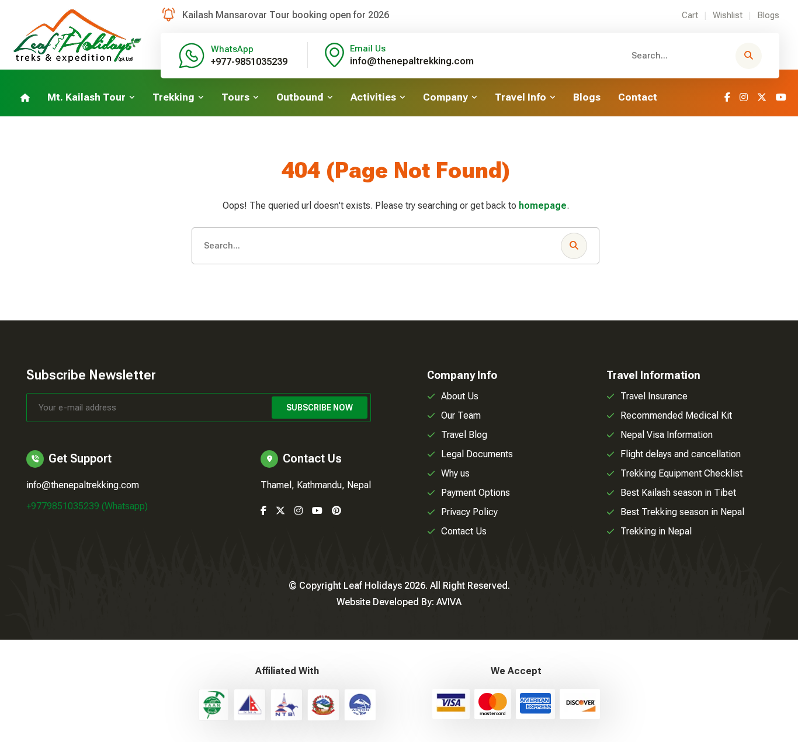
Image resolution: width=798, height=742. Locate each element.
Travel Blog (464, 434)
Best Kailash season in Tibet (678, 492)
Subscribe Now (319, 407)
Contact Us (464, 531)
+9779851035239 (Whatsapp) (87, 506)
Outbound (300, 97)
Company (445, 97)
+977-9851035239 (249, 61)
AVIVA (449, 602)
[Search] (748, 56)
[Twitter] (761, 97)
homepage (543, 205)
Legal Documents (477, 454)
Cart (690, 15)
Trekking (173, 97)
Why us (455, 473)
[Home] (25, 97)
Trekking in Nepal (656, 531)
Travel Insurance (654, 396)
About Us (459, 396)
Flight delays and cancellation (680, 454)
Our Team (461, 415)
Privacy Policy (469, 511)
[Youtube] (781, 97)
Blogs (768, 15)
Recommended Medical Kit (676, 415)
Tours (235, 97)
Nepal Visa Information (666, 434)
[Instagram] (744, 97)
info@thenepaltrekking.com (412, 61)
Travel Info (520, 97)
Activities (373, 97)
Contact (637, 97)
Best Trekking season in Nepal (682, 511)
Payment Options (475, 492)
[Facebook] (727, 97)
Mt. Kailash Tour (86, 97)
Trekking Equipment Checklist (681, 473)
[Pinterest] (336, 510)
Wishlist (728, 15)
